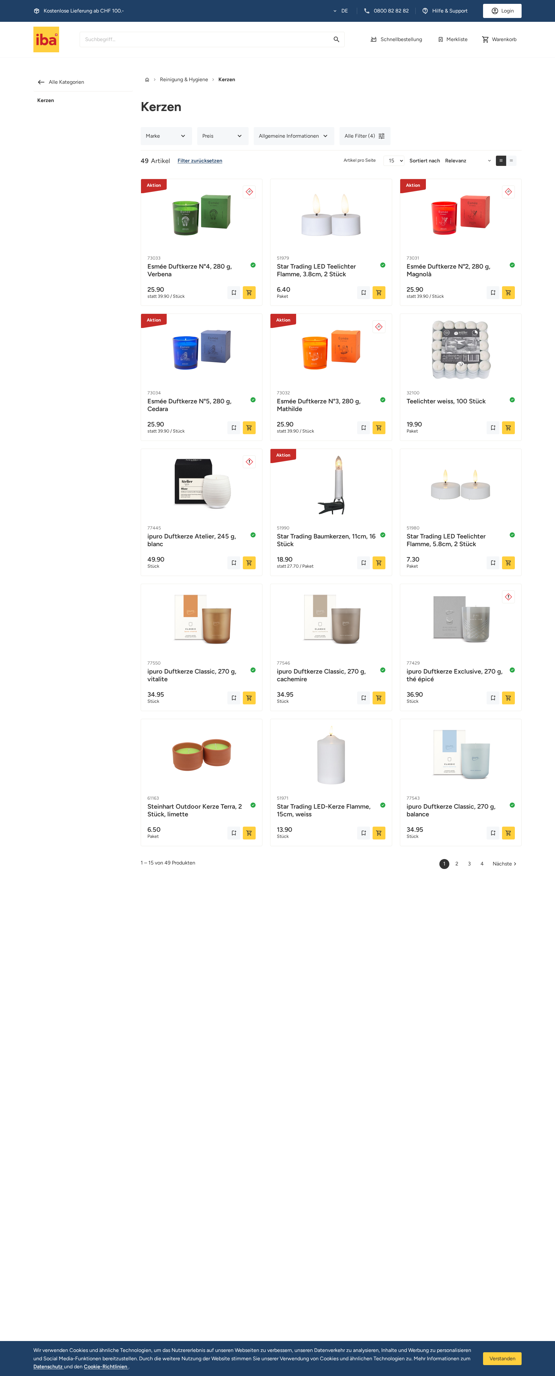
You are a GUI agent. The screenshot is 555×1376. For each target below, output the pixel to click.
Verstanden (502, 1358)
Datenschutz (48, 1366)
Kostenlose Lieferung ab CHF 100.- (84, 11)
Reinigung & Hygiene (184, 79)
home (147, 79)
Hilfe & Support (450, 11)
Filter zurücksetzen (200, 161)
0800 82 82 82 (391, 11)
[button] (341, 11)
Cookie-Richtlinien (106, 1366)
